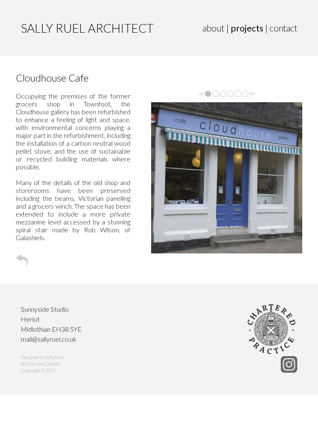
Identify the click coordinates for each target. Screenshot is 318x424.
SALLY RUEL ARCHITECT (87, 28)
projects (248, 28)
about (214, 28)
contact (283, 28)
